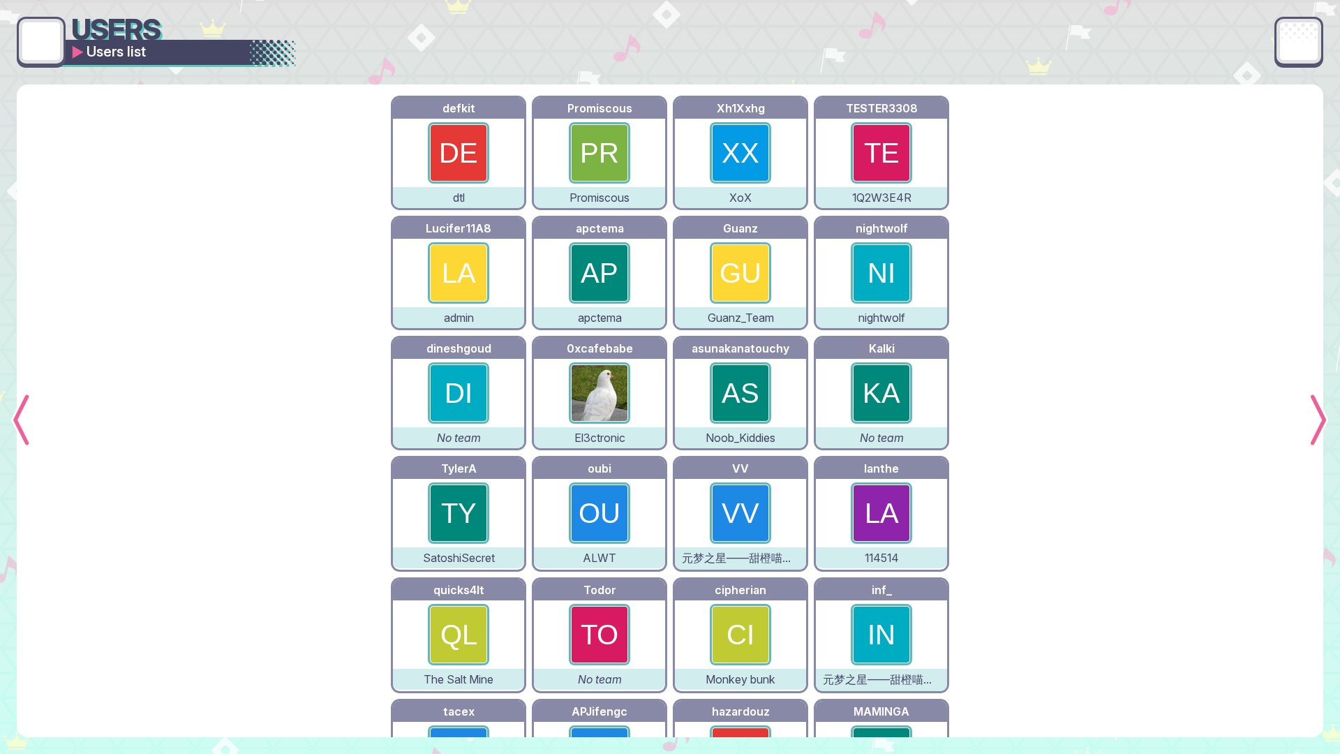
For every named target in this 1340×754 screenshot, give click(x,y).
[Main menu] (1298, 41)
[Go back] (41, 41)
